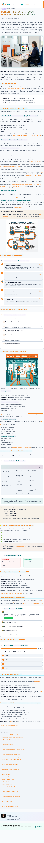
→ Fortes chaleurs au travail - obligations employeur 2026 (12, 737)
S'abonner (39, 826)
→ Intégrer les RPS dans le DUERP (8, 744)
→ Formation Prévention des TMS (8, 747)
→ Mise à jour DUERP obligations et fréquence (10, 739)
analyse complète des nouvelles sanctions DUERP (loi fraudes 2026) (27, 135)
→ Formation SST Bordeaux (7, 784)
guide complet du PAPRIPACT (19, 207)
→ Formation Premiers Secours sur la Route (10, 791)
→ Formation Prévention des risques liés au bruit (11, 752)
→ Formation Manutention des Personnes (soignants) (11, 756)
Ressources (27, 4)
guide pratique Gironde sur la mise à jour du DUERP (32, 603)
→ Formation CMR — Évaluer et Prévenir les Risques (11, 759)
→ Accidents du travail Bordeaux (8, 779)
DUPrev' (20, 4)
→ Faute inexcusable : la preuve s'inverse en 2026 (11, 799)
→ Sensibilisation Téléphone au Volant (9, 789)
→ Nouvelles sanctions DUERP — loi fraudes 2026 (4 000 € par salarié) (14, 742)
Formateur (34, 4)
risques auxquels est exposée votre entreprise (15, 88)
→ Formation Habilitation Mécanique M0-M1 (10, 764)
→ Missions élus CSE (5, 781)
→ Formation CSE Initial (6, 774)
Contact (39, 4)
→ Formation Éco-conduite (6, 794)
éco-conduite (3, 187)
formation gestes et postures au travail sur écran (10, 166)
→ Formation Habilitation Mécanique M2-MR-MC (10, 766)
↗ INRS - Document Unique (7, 801)
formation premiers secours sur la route (17, 186)
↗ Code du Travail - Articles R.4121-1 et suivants (10, 803)
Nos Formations (13, 4)
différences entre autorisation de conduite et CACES (11, 593)
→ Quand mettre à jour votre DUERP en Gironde (10, 771)
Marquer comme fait (9, 618)
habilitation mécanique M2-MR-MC (35, 697)
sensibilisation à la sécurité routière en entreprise (22, 184)
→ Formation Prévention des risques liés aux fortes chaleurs (13, 749)
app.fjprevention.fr (20, 546)
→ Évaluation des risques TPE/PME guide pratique (11, 796)
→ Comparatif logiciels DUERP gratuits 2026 (10, 734)
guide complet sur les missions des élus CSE (9, 197)
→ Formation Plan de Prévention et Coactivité (10, 761)
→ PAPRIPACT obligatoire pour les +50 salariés (10, 769)
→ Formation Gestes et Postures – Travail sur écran (11, 754)
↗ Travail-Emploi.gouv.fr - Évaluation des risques (11, 806)
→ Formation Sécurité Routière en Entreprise (10, 786)
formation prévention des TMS (35, 161)
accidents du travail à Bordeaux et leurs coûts (21, 447)
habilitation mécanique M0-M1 (8, 697)
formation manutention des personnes (28, 167)
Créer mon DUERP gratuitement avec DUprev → (9, 725)
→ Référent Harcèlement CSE (7, 776)
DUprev (11, 721)
